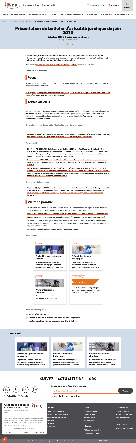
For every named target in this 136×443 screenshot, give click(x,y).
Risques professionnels (55, 411)
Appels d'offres (89, 417)
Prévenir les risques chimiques (99, 354)
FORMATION (92, 15)
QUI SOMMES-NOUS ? (123, 15)
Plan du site (32, 441)
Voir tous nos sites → (124, 417)
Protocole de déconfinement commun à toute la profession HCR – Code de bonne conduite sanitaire (67, 213)
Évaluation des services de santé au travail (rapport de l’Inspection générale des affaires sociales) (66, 217)
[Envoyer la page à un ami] (63, 44)
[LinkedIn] (6, 389)
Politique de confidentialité (66, 441)
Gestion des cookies (87, 441)
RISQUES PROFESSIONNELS (14, 15)
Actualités (50, 423)
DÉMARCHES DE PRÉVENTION (71, 15)
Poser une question (97, 5)
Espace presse (89, 420)
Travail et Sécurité (123, 411)
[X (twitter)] (16, 389)
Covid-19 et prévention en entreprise (30, 354)
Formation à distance (124, 414)
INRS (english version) (124, 428)
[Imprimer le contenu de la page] (68, 44)
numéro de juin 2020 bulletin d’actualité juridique (56, 64)
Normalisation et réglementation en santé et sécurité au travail (52, 229)
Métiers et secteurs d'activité (57, 414)
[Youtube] (25, 389)
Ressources (115, 5)
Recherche (127, 7)
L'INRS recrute (89, 414)
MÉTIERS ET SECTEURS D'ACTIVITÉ (42, 15)
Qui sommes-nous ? (91, 411)
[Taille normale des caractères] (72, 44)
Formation (50, 420)
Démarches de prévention (56, 417)
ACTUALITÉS (106, 15)
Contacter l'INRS (92, 433)
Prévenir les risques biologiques (63, 354)
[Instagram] (35, 389)
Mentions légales (46, 441)
